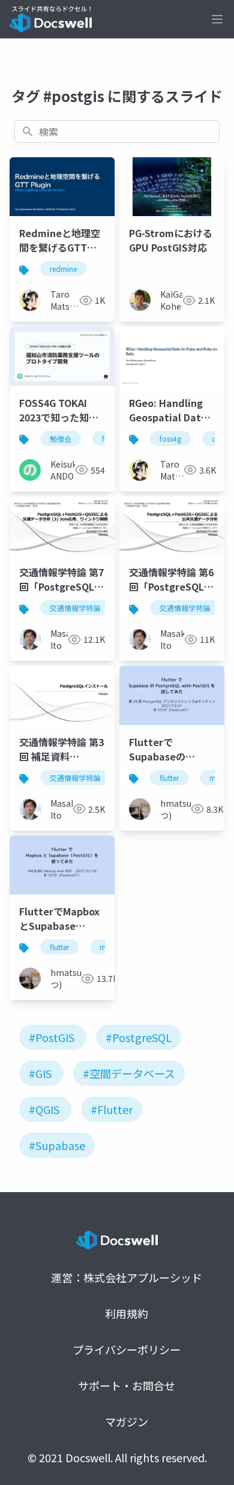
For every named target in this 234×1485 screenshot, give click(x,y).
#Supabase (57, 1145)
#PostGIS (51, 1037)
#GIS (40, 1073)
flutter (169, 778)
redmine (63, 269)
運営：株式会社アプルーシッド (126, 1277)
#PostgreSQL (139, 1037)
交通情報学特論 (75, 608)
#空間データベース (129, 1073)
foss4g (170, 438)
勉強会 (60, 438)
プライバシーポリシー (127, 1349)
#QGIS (44, 1109)
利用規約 (126, 1313)
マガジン (126, 1421)
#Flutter (112, 1109)
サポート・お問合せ (126, 1385)
